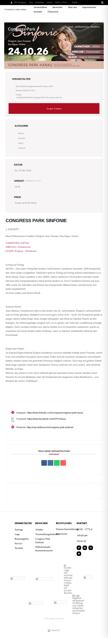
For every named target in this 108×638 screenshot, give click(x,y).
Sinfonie (21, 148)
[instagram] (90, 548)
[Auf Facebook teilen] (44, 463)
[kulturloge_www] (88, 577)
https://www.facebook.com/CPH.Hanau (46, 419)
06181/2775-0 (29, 90)
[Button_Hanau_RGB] (68, 565)
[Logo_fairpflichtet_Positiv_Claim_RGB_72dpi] (17, 578)
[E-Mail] (63, 463)
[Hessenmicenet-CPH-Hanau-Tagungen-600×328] (60, 602)
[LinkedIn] (50, 463)
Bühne (21, 133)
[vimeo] (79, 553)
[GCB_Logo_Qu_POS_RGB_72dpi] (36, 603)
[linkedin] (85, 548)
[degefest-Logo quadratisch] (78, 595)
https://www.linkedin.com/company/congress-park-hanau (55, 413)
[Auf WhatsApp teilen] (57, 463)
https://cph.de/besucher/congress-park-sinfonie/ (50, 427)
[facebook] (79, 548)
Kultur (20, 143)
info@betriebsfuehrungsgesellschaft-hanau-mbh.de (39, 97)
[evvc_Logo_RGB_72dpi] (44, 578)
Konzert (21, 138)
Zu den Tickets (54, 108)
